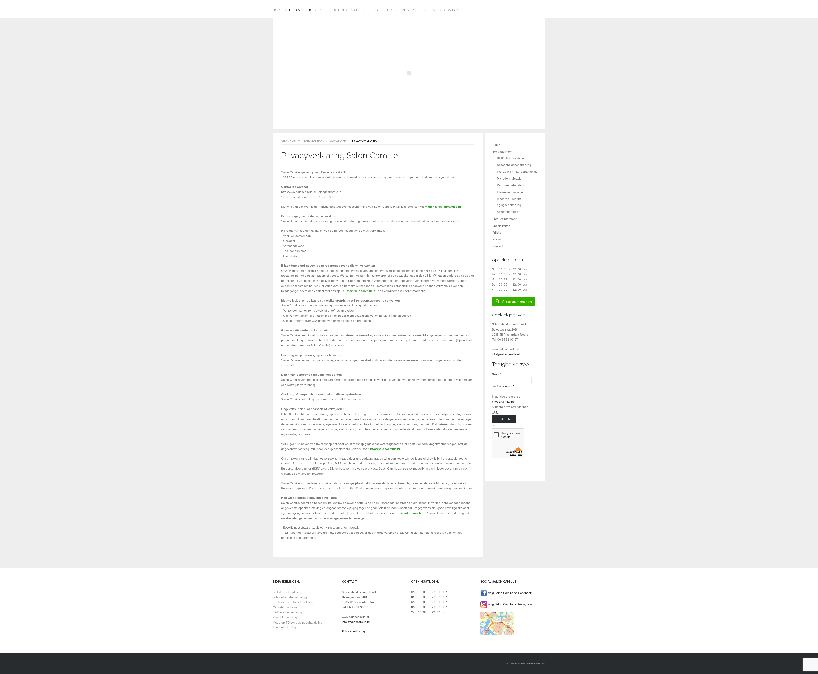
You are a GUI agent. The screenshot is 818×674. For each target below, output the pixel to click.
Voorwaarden (338, 141)
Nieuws (430, 10)
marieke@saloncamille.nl (443, 206)
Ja (496, 412)
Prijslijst (409, 10)
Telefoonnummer (503, 386)
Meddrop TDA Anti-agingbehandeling (297, 622)
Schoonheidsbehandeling (514, 165)
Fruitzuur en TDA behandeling (517, 171)
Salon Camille (290, 141)
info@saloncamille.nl (361, 291)
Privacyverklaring (353, 631)
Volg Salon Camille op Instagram (509, 604)
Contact (452, 10)
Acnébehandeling (508, 211)
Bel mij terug (504, 419)
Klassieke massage (510, 192)
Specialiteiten (380, 10)
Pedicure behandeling (511, 185)
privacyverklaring (503, 401)
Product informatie (342, 10)
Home (277, 10)
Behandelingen (303, 10)
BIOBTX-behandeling (511, 158)
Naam (496, 374)
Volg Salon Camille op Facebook (509, 592)
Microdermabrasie (509, 178)
